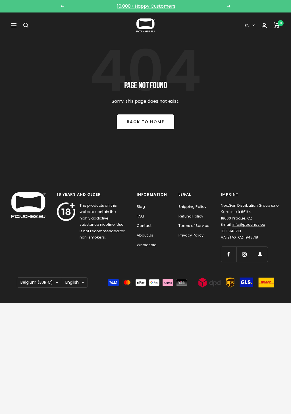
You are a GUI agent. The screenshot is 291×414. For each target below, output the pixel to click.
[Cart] (277, 25)
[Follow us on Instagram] (244, 254)
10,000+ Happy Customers (146, 6)
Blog (141, 206)
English (72, 282)
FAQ (140, 216)
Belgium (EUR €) (36, 282)
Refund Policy (190, 216)
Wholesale (147, 245)
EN (247, 25)
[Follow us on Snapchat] (260, 254)
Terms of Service (193, 225)
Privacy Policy (190, 235)
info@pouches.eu (248, 224)
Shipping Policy (192, 206)
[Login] (264, 25)
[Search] (25, 25)
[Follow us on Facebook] (228, 254)
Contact (144, 225)
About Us (145, 235)
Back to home (145, 122)
